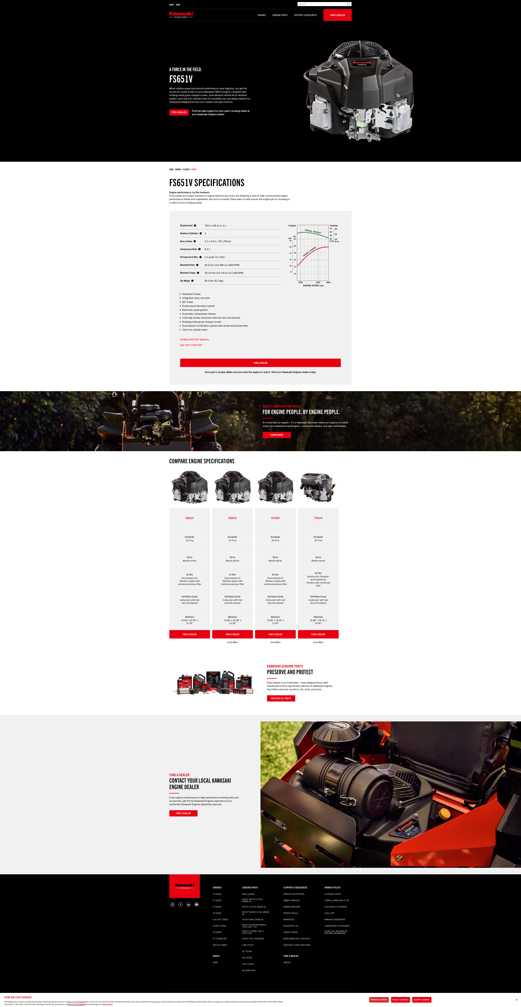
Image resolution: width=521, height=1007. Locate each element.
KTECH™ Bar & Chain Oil (253, 919)
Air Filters (247, 957)
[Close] (517, 1000)
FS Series (186, 169)
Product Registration (293, 894)
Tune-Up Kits (248, 945)
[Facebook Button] (180, 905)
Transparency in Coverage (337, 925)
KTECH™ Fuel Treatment (253, 938)
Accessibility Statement (336, 906)
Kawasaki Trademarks (335, 919)
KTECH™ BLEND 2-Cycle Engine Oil (255, 913)
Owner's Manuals (291, 900)
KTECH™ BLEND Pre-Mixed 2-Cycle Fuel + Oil (254, 925)
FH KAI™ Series (219, 925)
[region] (260, 1000)
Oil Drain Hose (249, 970)
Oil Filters (247, 951)
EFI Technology (220, 938)
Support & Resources (305, 15)
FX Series (217, 894)
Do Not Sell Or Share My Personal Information (336, 932)
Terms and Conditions (76, 1004)
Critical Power (220, 945)
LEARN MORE (276, 434)
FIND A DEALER (260, 362)
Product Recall (290, 913)
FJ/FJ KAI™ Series (220, 919)
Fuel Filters (248, 964)
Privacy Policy (333, 887)
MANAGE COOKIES (379, 1000)
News (178, 4)
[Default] (181, 15)
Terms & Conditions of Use (337, 900)
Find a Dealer (337, 15)
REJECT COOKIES (401, 1000)
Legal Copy (330, 913)
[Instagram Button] (172, 905)
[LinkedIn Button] (188, 905)
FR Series (217, 913)
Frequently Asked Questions (296, 945)
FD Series (217, 932)
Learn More (232, 642)
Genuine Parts (280, 15)
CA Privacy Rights (333, 894)
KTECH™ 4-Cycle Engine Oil (254, 906)
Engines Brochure (292, 906)
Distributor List (291, 925)
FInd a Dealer (290, 955)
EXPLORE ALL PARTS (281, 698)
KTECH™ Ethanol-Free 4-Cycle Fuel (253, 932)
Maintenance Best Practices (296, 938)
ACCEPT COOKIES (422, 1000)
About (171, 4)
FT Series (217, 900)
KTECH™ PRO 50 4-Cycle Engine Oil (252, 900)
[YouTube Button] (196, 905)
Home (171, 169)
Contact (287, 962)
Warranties (288, 919)
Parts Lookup (248, 894)
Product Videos (290, 932)
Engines (262, 15)
